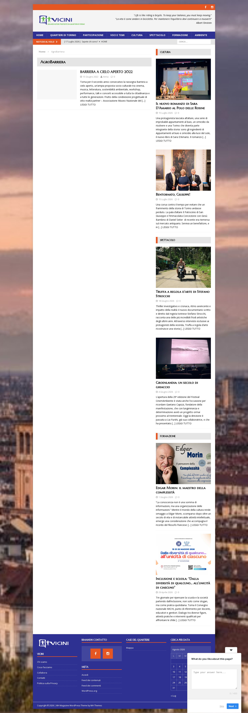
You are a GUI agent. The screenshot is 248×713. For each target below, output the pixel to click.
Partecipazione (93, 35)
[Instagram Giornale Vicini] (212, 7)
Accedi (85, 674)
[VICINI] (62, 21)
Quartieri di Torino (63, 35)
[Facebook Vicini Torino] (206, 7)
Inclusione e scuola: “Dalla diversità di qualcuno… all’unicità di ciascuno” (183, 583)
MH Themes (96, 705)
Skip (222, 706)
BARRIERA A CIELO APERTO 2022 (106, 72)
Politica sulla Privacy (47, 683)
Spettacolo (157, 35)
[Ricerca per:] (194, 41)
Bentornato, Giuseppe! (173, 194)
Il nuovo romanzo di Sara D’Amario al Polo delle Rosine (180, 106)
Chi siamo (42, 661)
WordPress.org (89, 690)
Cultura (137, 35)
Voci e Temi (117, 35)
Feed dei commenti (91, 685)
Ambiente (201, 35)
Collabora (42, 672)
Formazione (180, 35)
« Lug (173, 695)
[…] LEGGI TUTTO (168, 227)
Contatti (41, 677)
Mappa (129, 647)
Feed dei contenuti (91, 680)
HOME (39, 35)
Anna (105, 76)
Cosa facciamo (44, 667)
